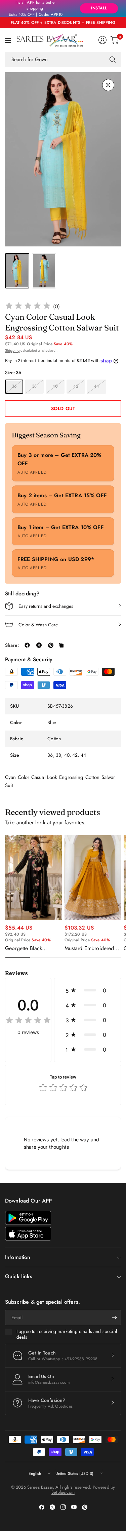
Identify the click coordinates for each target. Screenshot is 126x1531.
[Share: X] (39, 645)
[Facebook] (41, 1507)
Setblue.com (63, 1492)
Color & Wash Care (38, 624)
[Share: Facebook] (27, 645)
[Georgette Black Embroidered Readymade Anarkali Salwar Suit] (33, 877)
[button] (87, 990)
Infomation (18, 1257)
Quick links (18, 1276)
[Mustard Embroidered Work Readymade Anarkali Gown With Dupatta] (93, 877)
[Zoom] (108, 85)
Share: (12, 645)
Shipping (12, 350)
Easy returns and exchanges (45, 606)
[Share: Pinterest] (50, 645)
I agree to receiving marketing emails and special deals (66, 1334)
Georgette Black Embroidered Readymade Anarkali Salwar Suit (28, 948)
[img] (28, 307)
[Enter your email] (114, 1317)
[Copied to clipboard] (61, 645)
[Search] (112, 59)
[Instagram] (63, 1507)
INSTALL (99, 8)
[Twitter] (52, 1507)
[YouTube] (74, 1507)
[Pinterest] (84, 1507)
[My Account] (102, 40)
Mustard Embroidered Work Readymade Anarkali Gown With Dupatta (89, 948)
